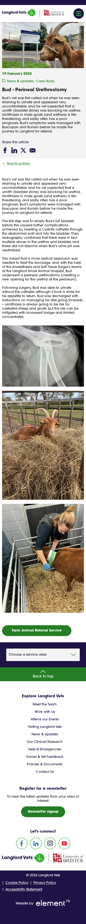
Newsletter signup (43, 811)
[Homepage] (18, 15)
